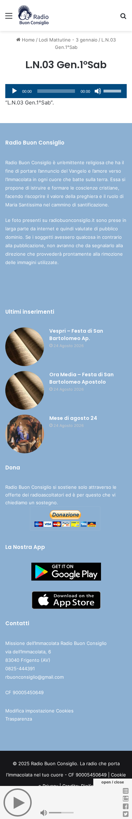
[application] (66, 91)
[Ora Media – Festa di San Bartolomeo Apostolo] (24, 390)
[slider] (113, 90)
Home (27, 40)
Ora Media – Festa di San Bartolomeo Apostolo (81, 378)
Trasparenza (18, 719)
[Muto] (97, 91)
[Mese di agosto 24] (24, 434)
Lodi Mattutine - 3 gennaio (68, 40)
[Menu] (8, 18)
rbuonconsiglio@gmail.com (34, 677)
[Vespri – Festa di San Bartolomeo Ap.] (24, 346)
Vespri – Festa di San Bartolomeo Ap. (76, 334)
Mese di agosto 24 (73, 418)
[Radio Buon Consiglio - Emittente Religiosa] (34, 15)
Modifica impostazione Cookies (39, 711)
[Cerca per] (123, 18)
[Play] (14, 91)
